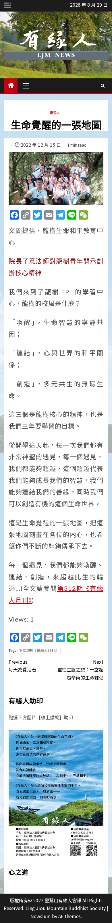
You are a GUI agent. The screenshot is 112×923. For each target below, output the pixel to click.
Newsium (40, 916)
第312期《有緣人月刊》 (39, 650)
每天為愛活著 (22, 665)
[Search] (102, 85)
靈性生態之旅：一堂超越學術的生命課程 (80, 669)
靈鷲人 (55, 112)
